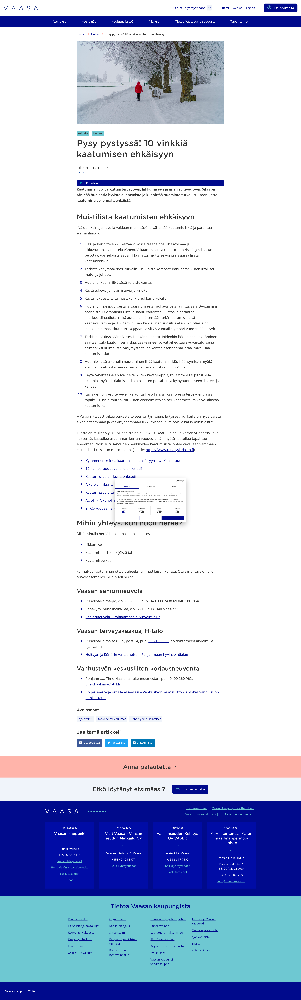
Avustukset (157, 953)
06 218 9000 (158, 640)
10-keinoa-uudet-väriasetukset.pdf (114, 468)
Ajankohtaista (201, 937)
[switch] (141, 512)
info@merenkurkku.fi (231, 881)
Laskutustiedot (69, 874)
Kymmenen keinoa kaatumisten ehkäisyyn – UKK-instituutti (134, 460)
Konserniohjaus (119, 926)
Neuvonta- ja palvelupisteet (168, 919)
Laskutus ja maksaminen (166, 932)
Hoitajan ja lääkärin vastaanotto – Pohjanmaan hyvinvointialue (137, 654)
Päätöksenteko (77, 919)
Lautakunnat (76, 946)
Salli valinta (150, 518)
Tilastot (196, 944)
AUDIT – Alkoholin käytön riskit (111, 500)
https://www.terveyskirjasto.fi (170, 449)
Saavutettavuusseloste (239, 814)
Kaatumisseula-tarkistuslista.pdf (112, 492)
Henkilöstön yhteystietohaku (69, 867)
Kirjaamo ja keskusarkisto (167, 946)
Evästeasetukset (196, 808)
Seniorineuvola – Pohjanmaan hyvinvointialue (123, 616)
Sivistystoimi (117, 932)
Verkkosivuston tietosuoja (202, 814)
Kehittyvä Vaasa (202, 950)
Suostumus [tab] (127, 486)
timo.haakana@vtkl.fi (103, 684)
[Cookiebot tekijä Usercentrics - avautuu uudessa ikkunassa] (177, 481)
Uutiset (96, 34)
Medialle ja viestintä (205, 930)
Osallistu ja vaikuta (80, 953)
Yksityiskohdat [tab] (150, 486)
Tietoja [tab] (174, 486)
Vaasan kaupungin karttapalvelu (233, 808)
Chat (70, 880)
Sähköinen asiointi (162, 939)
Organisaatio (117, 919)
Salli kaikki (173, 518)
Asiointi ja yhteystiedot (188, 8)
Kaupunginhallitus (80, 939)
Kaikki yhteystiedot (69, 861)
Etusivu (81, 34)
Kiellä (127, 518)
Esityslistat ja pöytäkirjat (83, 926)
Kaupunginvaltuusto (81, 932)
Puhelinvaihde (159, 926)
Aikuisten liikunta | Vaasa (106, 484)
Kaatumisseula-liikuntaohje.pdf (111, 476)
